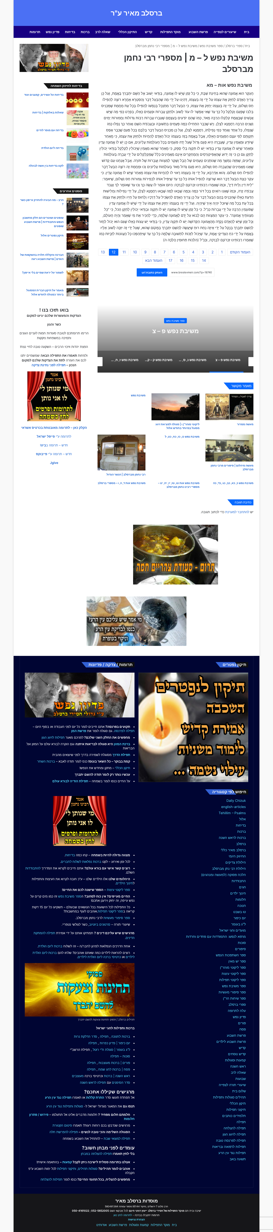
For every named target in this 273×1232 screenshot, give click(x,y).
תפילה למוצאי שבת (117, 1138)
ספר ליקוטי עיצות (234, 974)
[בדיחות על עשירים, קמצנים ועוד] (78, 99)
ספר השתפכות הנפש (231, 955)
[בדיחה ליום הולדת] (78, 153)
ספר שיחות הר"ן (234, 998)
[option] (175, 333)
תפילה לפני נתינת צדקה (49, 365)
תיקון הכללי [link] (122, 768)
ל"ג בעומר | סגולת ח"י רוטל (111, 1050)
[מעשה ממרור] (229, 406)
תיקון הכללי (238, 1103)
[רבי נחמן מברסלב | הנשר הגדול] (121, 452)
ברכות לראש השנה (232, 838)
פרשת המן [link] (78, 731)
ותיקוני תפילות (66, 1169)
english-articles (233, 807)
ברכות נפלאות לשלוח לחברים (81, 862)
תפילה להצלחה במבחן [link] (96, 1154)
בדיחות (70, 32)
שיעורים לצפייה (225, 32)
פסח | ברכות (121, 1069)
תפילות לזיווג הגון (53, 737)
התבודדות (239, 881)
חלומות (240, 899)
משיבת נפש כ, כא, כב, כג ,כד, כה (233, 483)
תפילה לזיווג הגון (234, 1134)
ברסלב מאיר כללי (233, 850)
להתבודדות (33, 868)
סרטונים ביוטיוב (99, 924)
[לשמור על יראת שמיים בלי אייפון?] (78, 277)
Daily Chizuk (236, 801)
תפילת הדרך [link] (121, 755)
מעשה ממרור (245, 424)
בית (246, 32)
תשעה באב (238, 1159)
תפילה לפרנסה (124, 731)
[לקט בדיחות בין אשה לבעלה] (78, 170)
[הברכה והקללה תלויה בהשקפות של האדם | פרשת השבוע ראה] (78, 260)
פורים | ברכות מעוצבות (114, 1063)
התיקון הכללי (127, 32)
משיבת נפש (138, 395)
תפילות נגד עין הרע (232, 1153)
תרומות (35, 32)
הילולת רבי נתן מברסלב (229, 869)
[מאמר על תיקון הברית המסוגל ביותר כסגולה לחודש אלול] (78, 292)
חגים (242, 887)
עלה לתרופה (237, 1011)
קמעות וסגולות (235, 1060)
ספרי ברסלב (234, 46)
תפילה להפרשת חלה (64, 1132)
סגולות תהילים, (87, 1169)
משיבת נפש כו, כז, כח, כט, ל (182, 436)
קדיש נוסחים (237, 1054)
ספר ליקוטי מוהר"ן (233, 967)
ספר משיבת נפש (211, 46)
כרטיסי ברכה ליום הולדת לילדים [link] (99, 957)
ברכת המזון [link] (122, 744)
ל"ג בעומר (238, 924)
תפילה (241, 1122)
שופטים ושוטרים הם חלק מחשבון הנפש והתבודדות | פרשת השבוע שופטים (43, 222)
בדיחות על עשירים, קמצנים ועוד (44, 94)
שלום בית (239, 1091)
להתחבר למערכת (237, 512)
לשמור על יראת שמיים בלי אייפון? (43, 272)
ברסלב (241, 844)
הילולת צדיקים (235, 862)
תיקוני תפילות (236, 1110)
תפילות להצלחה (51, 1179)
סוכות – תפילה (120, 1056)
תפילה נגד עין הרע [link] (58, 1097)
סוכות (242, 943)
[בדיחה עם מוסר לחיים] (78, 135)
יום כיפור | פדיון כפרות (115, 1043)
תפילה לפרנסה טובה (231, 1140)
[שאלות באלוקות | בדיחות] (78, 117)
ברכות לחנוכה (120, 1036)
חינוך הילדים (124, 883)
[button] (54, 428)
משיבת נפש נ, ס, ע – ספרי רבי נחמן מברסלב (175, 330)
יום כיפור (240, 918)
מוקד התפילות (170, 32)
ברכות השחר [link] (46, 761)
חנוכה (241, 906)
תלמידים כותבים (234, 1116)
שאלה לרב (102, 32)
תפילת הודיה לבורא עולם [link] (70, 781)
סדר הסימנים (121, 1082)
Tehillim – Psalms (232, 813)
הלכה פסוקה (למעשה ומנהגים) (223, 875)
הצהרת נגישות (136, 1219)
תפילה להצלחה (235, 1128)
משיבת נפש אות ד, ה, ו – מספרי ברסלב (121, 483)
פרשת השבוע (198, 32)
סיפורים (240, 949)
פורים (242, 1023)
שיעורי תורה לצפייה (232, 1085)
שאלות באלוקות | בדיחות (48, 112)
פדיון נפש (52, 32)
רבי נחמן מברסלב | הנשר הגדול (126, 474)
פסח (242, 1029)
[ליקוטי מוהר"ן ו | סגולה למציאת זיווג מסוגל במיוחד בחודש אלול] (175, 406)
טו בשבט (239, 912)
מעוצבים (78, 1076)
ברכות (85, 32)
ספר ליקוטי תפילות (232, 980)
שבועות (240, 1079)
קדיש (148, 32)
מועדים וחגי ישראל (232, 930)
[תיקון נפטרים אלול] (78, 241)
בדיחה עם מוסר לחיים (50, 130)
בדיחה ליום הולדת (52, 148)
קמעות (67, 1162)
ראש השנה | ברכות (117, 1076)
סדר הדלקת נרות (85, 1036)
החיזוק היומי (237, 856)
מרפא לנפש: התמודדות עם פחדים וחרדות (216, 937)
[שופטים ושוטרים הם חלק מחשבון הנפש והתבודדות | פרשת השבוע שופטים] (78, 223)
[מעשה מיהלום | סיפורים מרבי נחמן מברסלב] (229, 448)
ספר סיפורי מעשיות (232, 992)
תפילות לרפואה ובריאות (229, 1147)
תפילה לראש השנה (93, 1082)
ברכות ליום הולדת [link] (50, 946)
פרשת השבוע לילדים (231, 1042)
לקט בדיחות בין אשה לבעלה (46, 165)
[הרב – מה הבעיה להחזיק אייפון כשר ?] (78, 205)
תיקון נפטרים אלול (52, 235)
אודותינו (101, 1225)
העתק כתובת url (152, 272)
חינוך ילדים (238, 893)
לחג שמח (104, 1069)
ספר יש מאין (237, 961)
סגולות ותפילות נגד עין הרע (64, 1106)
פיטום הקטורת (62, 1125)
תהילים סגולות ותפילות (229, 1097)
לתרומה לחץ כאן (123, 1215)
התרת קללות (95, 1097)
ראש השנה (238, 1066)
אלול (242, 819)
